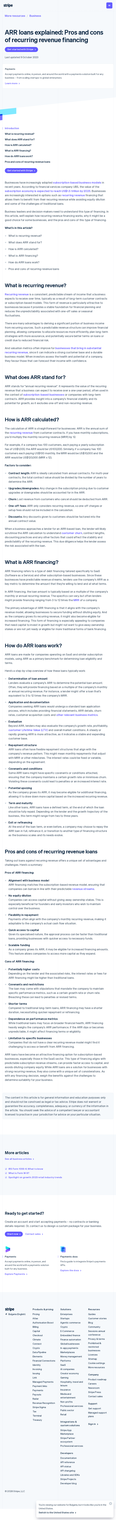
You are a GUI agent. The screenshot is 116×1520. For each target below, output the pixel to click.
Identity (37, 1364)
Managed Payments (43, 1381)
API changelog (67, 1470)
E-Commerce (67, 1331)
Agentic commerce (70, 1322)
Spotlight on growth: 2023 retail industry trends (35, 1177)
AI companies (67, 1369)
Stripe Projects (68, 1479)
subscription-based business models (77, 182)
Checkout (38, 1335)
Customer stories (97, 1318)
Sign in (92, 1423)
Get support (94, 1408)
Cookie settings (96, 1363)
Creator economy (69, 1373)
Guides (92, 1314)
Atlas (35, 1318)
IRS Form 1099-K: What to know (25, 1168)
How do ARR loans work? (19, 156)
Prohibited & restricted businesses (94, 1347)
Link (35, 1377)
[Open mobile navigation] (109, 5)
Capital (36, 1331)
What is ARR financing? (18, 150)
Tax (35, 1411)
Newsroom (94, 1387)
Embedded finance (70, 1335)
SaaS (63, 1364)
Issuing (36, 1373)
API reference (67, 1462)
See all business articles (18, 1158)
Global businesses (70, 1343)
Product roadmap (97, 1379)
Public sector (67, 1410)
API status (65, 1466)
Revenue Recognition (44, 1402)
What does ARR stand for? (20, 139)
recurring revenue (73, 195)
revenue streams (83, 889)
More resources (15, 15)
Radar (36, 1398)
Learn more (11, 83)
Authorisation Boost (43, 1322)
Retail (63, 1414)
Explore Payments (15, 1273)
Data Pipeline (39, 1352)
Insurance (65, 1389)
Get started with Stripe (20, 49)
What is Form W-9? (18, 1173)
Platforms (65, 1360)
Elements (38, 1356)
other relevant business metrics (77, 714)
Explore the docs (69, 1270)
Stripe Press (94, 1392)
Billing (36, 1326)
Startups (65, 1318)
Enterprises (66, 1314)
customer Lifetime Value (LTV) (28, 730)
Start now (12, 1233)
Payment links (40, 1386)
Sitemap (92, 1358)
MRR (76, 600)
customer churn (72, 533)
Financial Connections (44, 1360)
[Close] (110, 1504)
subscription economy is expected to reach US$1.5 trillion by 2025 (47, 191)
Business (35, 15)
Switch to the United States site (56, 1512)
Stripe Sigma (39, 1407)
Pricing (36, 1314)
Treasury (37, 1419)
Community (94, 1326)
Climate (37, 1339)
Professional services (71, 1405)
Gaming (64, 1377)
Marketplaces (67, 1352)
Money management (71, 1356)
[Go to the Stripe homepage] (8, 1309)
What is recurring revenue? (19, 133)
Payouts (37, 1394)
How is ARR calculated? (18, 145)
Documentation (68, 1457)
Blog (90, 1322)
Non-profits (66, 1401)
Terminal (37, 1415)
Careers (92, 1383)
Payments (38, 1390)
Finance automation (70, 1339)
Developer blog (68, 1483)
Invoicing (37, 1369)
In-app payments (69, 1347)
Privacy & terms (96, 1338)
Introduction (12, 128)
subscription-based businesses (43, 394)
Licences (93, 1354)
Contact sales (33, 1233)
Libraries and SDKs (70, 1474)
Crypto (36, 1347)
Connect (37, 1343)
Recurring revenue (17, 294)
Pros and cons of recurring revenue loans (27, 161)
